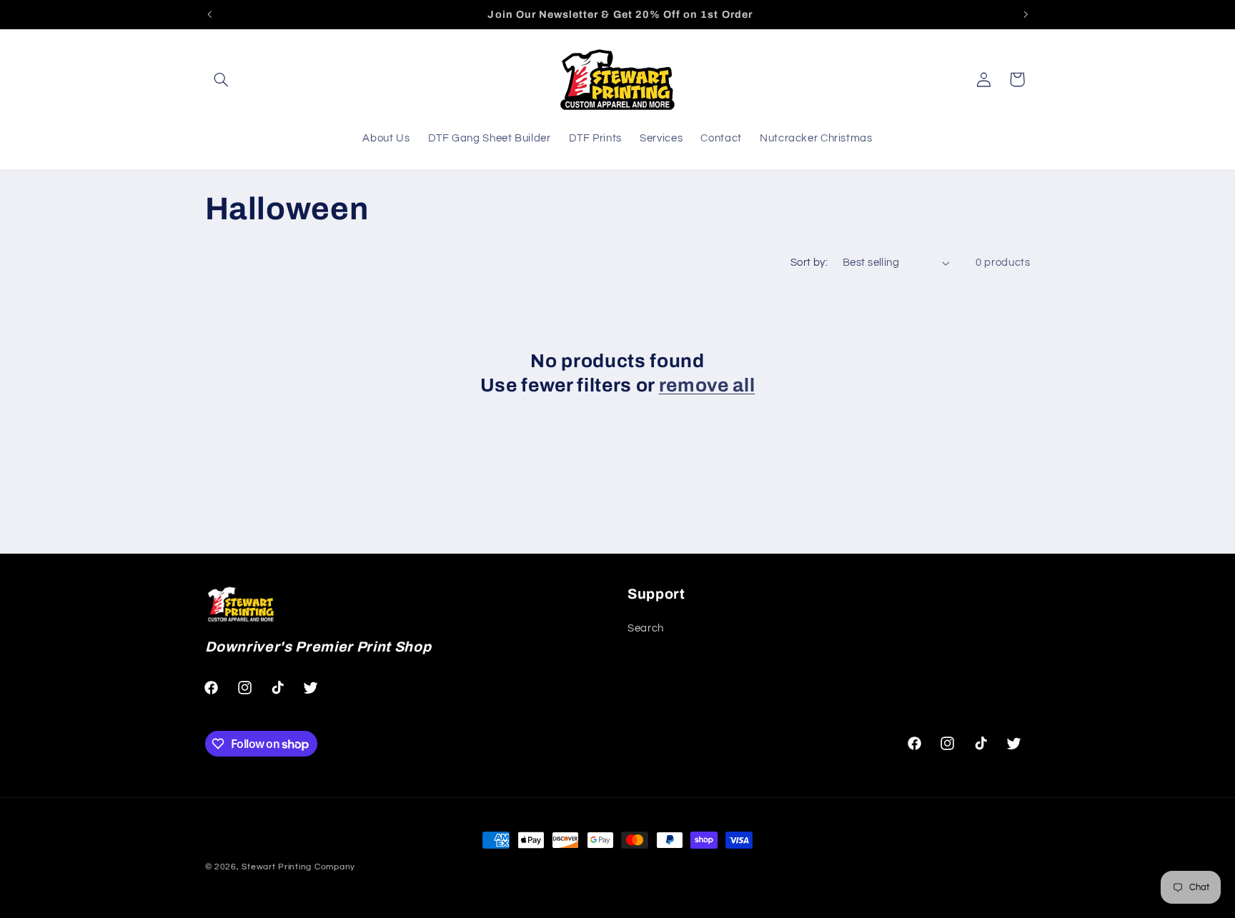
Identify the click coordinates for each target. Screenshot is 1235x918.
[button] (221, 79)
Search (646, 628)
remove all (707, 385)
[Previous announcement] (209, 14)
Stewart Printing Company (298, 867)
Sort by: (809, 262)
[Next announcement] (1025, 14)
